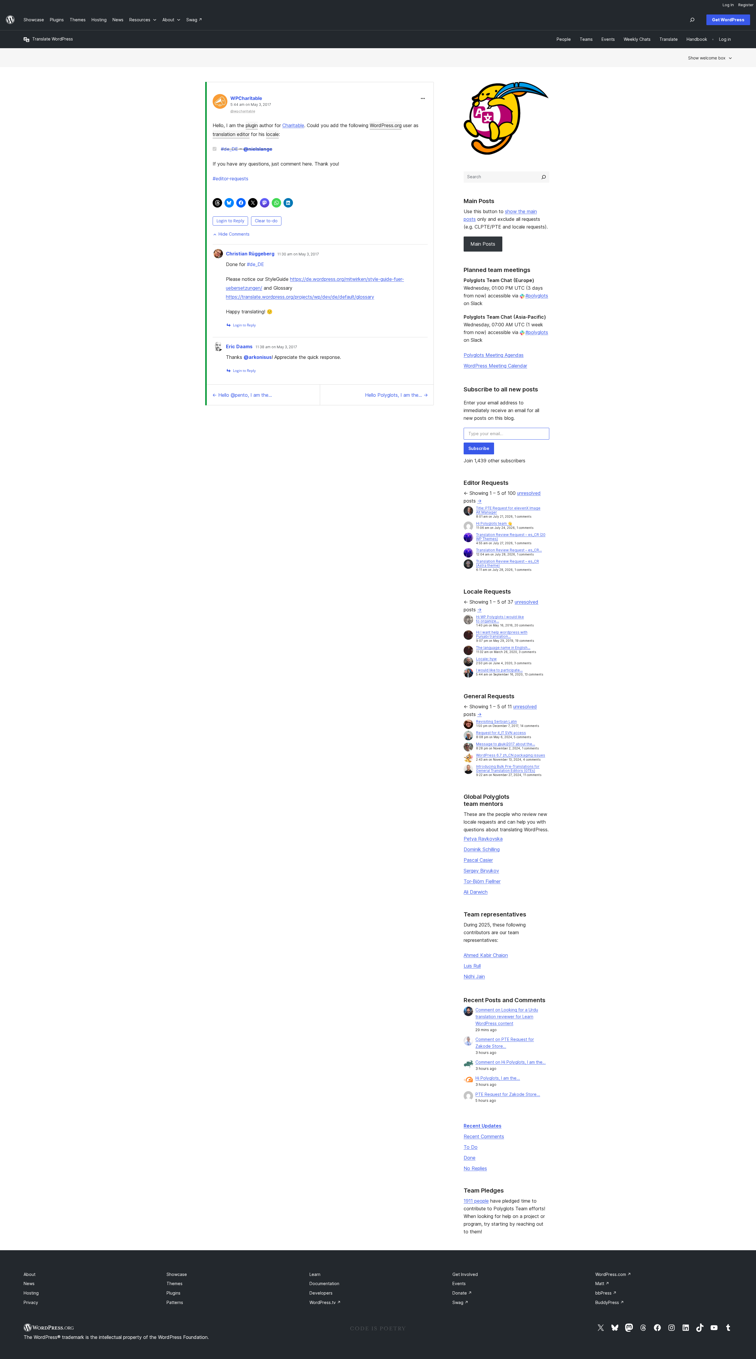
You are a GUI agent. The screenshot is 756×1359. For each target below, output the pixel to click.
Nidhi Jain (474, 976)
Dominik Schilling (482, 849)
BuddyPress (609, 1302)
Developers (321, 1292)
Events (459, 1283)
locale (272, 134)
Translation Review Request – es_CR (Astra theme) (507, 563)
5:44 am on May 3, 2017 (250, 105)
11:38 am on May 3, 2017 (276, 347)
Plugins (173, 1292)
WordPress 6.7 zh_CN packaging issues (510, 755)
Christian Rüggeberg (250, 254)
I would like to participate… (499, 670)
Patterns (175, 1302)
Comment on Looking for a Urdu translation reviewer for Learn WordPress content (506, 1016)
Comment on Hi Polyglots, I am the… (510, 1062)
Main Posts (482, 244)
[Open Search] (692, 19)
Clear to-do (266, 220)
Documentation (324, 1283)
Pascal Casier (478, 860)
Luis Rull (472, 966)
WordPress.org (386, 125)
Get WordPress (728, 19)
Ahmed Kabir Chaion (486, 955)
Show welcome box (707, 57)
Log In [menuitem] (728, 4)
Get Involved (465, 1274)
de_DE (229, 149)
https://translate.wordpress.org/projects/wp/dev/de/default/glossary (300, 297)
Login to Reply (230, 220)
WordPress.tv (325, 1302)
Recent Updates (482, 1126)
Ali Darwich (476, 892)
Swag (460, 1302)
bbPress (606, 1292)
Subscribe (478, 448)
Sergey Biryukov (481, 871)
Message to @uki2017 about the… (505, 744)
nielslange (257, 149)
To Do (471, 1147)
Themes (175, 1283)
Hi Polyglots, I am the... (497, 1078)
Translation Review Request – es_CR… (509, 550)
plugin (252, 125)
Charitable (293, 125)
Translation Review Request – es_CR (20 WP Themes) (510, 536)
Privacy (31, 1302)
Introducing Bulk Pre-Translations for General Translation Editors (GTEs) (508, 768)
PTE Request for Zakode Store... (507, 1094)
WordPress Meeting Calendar (495, 366)
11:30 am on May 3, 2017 (298, 254)
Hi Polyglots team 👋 (494, 523)
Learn (314, 1274)
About (29, 1274)
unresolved (529, 493)
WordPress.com (613, 1274)
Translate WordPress (52, 38)
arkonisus (258, 357)
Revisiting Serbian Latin (496, 721)
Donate (462, 1292)
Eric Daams (239, 346)
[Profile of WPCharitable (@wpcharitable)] (220, 102)
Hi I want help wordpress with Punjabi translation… (501, 634)
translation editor (231, 134)
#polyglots (536, 296)
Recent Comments (484, 1136)
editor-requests (230, 179)
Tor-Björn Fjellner (482, 881)
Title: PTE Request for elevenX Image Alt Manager (508, 510)
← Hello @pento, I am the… (242, 395)
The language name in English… (503, 647)
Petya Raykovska (483, 839)
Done (469, 1158)
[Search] (543, 177)
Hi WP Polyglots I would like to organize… (500, 619)
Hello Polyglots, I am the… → (396, 395)
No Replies (475, 1168)
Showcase (177, 1274)
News (29, 1283)
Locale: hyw (486, 659)
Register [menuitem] (746, 4)
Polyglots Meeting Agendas (494, 355)
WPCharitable (246, 98)
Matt (602, 1283)
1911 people (476, 1201)
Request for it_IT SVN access (501, 732)
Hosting (31, 1292)
